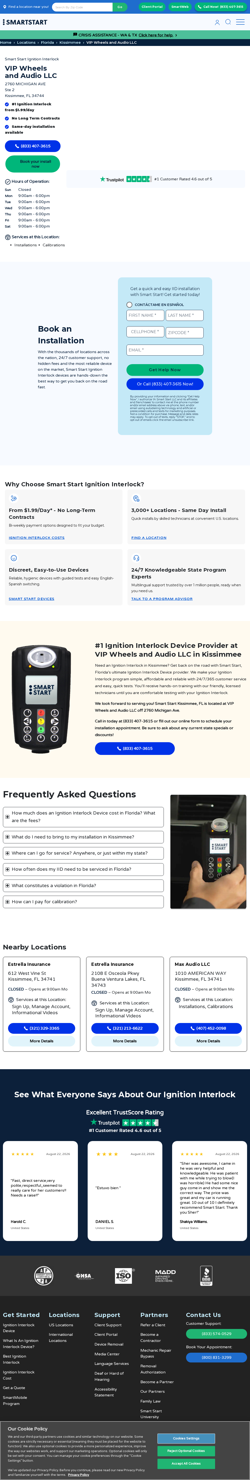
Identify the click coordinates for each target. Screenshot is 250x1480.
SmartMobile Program (15, 1400)
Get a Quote (14, 1387)
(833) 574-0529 (216, 1333)
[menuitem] (217, 22)
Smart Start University (151, 1414)
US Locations (61, 1325)
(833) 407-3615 (231, 7)
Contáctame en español (159, 305)
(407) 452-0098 (211, 1028)
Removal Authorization (153, 1369)
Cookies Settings (186, 1438)
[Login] (217, 22)
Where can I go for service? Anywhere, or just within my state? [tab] (80, 853)
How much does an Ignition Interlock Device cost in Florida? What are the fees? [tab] (83, 816)
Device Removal (108, 1344)
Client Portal (152, 7)
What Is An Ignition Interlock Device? (20, 1343)
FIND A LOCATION (149, 538)
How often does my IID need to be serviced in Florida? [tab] (71, 869)
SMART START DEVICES (31, 599)
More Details (41, 1041)
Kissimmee (70, 42)
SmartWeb (180, 7)
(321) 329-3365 (44, 1028)
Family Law (150, 1401)
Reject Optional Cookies (186, 1451)
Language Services (111, 1363)
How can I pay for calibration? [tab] (44, 901)
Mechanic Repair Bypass (155, 1353)
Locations (26, 42)
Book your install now (35, 164)
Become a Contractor (150, 1337)
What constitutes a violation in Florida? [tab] (54, 885)
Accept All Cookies (186, 1464)
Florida (47, 42)
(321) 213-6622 (128, 1028)
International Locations (61, 1337)
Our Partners (152, 1391)
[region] (125, 1450)
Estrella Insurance (29, 964)
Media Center (107, 1354)
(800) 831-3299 (216, 1357)
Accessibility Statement (105, 1392)
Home (5, 42)
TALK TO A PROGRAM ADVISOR (162, 599)
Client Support (108, 1325)
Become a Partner (157, 1382)
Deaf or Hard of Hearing (109, 1376)
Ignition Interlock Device (18, 1328)
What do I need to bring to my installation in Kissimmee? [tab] (73, 837)
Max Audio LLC (192, 964)
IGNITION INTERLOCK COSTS (37, 538)
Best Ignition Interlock (14, 1359)
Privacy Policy (78, 1475)
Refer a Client (152, 1325)
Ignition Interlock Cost (18, 1375)
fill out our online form (179, 721)
